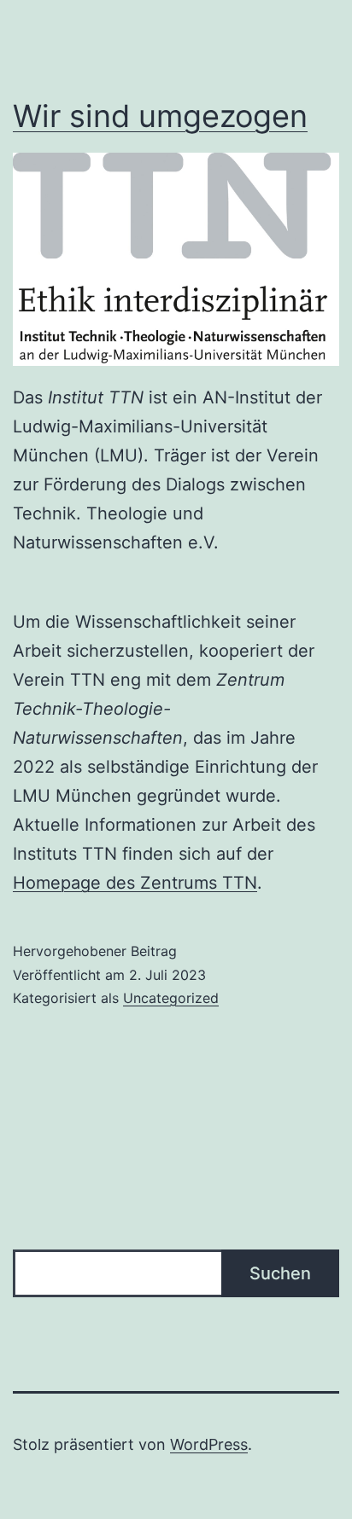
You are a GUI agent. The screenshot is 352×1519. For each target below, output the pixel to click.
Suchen (280, 1273)
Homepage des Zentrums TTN (135, 883)
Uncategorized (171, 997)
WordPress (209, 1444)
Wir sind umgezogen (160, 116)
